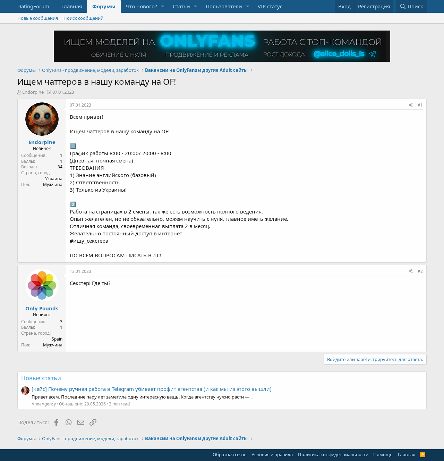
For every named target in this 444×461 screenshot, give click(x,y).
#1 (420, 105)
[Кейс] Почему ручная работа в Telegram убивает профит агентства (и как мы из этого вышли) (152, 388)
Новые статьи (41, 378)
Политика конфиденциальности (333, 454)
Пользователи (224, 6)
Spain (57, 339)
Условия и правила (272, 454)
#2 (420, 271)
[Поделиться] (411, 105)
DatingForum (33, 6)
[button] (163, 6)
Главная (71, 6)
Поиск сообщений (83, 18)
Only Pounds (41, 308)
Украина (53, 179)
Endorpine (33, 92)
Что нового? (141, 6)
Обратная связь (230, 454)
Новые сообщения (37, 18)
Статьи (181, 6)
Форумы (104, 6)
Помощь (383, 454)
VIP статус (270, 6)
